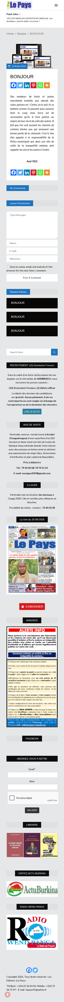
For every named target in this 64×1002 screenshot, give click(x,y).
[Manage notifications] (7, 994)
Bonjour (22, 33)
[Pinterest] (34, 85)
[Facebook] (14, 85)
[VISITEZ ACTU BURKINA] (32, 889)
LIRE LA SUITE (32, 411)
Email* (32, 769)
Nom (32, 781)
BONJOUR (18, 302)
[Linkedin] (27, 85)
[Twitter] (20, 85)
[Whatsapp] (40, 85)
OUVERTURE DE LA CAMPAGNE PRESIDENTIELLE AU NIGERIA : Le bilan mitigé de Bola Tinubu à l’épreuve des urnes (31, 21)
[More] (47, 85)
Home (10, 33)
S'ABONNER (34, 606)
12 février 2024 (18, 66)
